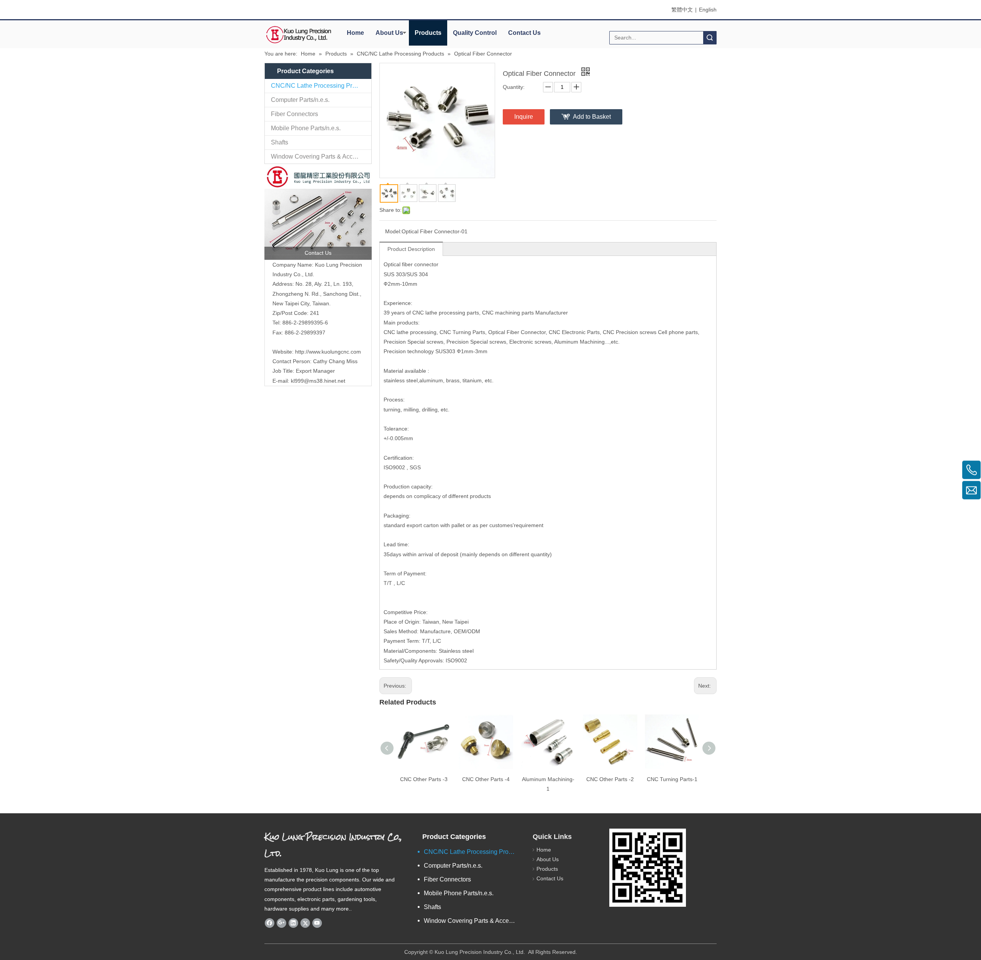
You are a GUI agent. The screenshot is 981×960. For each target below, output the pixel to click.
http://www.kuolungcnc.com (328, 352)
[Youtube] (317, 923)
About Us (389, 32)
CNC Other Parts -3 (424, 779)
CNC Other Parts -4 (486, 779)
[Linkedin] (293, 923)
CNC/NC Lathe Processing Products (320, 85)
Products (428, 32)
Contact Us (524, 32)
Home (355, 32)
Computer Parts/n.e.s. (300, 100)
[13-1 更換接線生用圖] (318, 212)
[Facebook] (269, 923)
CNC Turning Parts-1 (672, 779)
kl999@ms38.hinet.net (318, 381)
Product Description (411, 249)
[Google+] (281, 923)
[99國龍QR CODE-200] (647, 868)
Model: (393, 231)
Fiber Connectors (294, 114)
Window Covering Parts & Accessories (321, 156)
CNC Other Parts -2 (610, 779)
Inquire (523, 116)
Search (709, 37)
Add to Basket (592, 116)
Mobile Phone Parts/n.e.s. (306, 128)
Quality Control (475, 32)
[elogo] (298, 34)
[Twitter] (305, 923)
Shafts (279, 142)
